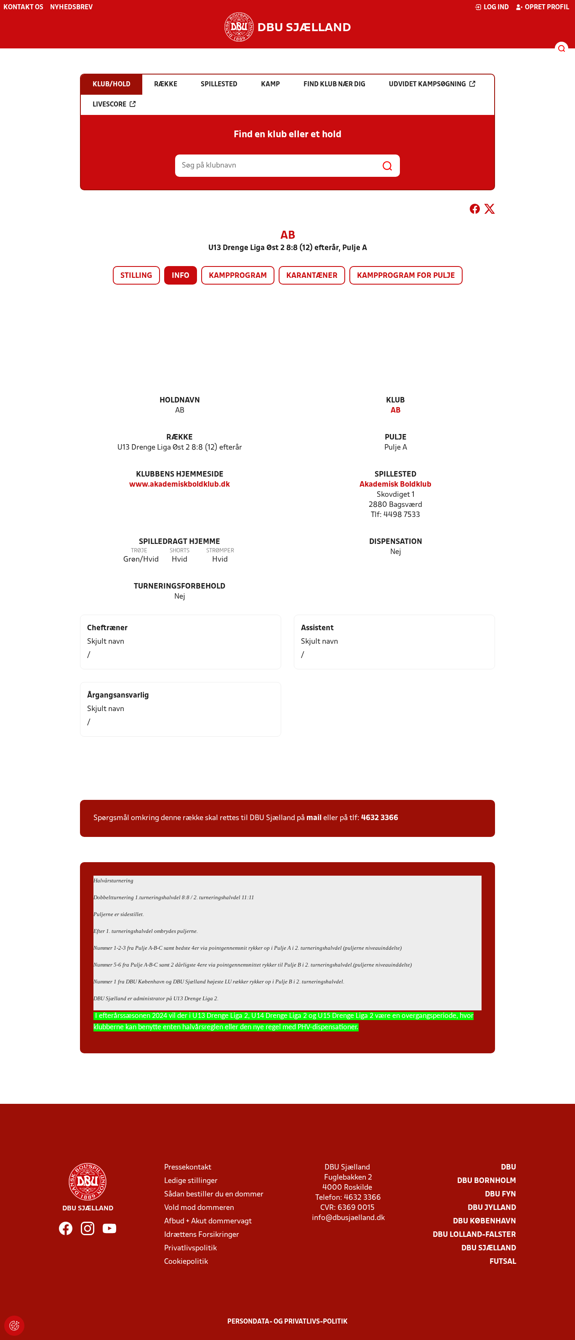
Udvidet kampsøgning (427, 85)
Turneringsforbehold (179, 586)
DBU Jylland (492, 1208)
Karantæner (312, 276)
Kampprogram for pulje (406, 276)
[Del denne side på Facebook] (475, 210)
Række (179, 437)
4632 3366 (379, 818)
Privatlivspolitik (190, 1248)
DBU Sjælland (488, 1248)
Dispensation (395, 542)
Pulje (396, 437)
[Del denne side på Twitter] (489, 210)
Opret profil (547, 8)
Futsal (503, 1261)
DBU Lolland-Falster (474, 1235)
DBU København (484, 1221)
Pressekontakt (187, 1167)
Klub (395, 400)
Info (180, 276)
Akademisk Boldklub (395, 484)
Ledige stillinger (191, 1181)
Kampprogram (238, 276)
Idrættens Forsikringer (201, 1235)
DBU (508, 1167)
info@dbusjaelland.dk (348, 1218)
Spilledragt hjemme (179, 542)
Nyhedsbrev (71, 8)
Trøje (139, 551)
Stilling (136, 276)
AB (396, 410)
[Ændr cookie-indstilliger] (14, 1326)
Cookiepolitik (186, 1261)
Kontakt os (23, 8)
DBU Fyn (500, 1194)
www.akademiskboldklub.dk (179, 484)
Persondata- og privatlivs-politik (287, 1322)
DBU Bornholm (486, 1181)
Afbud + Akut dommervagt (208, 1221)
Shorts (179, 551)
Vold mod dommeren (199, 1208)
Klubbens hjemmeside (180, 474)
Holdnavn (180, 400)
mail (314, 818)
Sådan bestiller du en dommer (214, 1194)
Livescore (109, 105)
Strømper (220, 551)
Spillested (395, 474)
